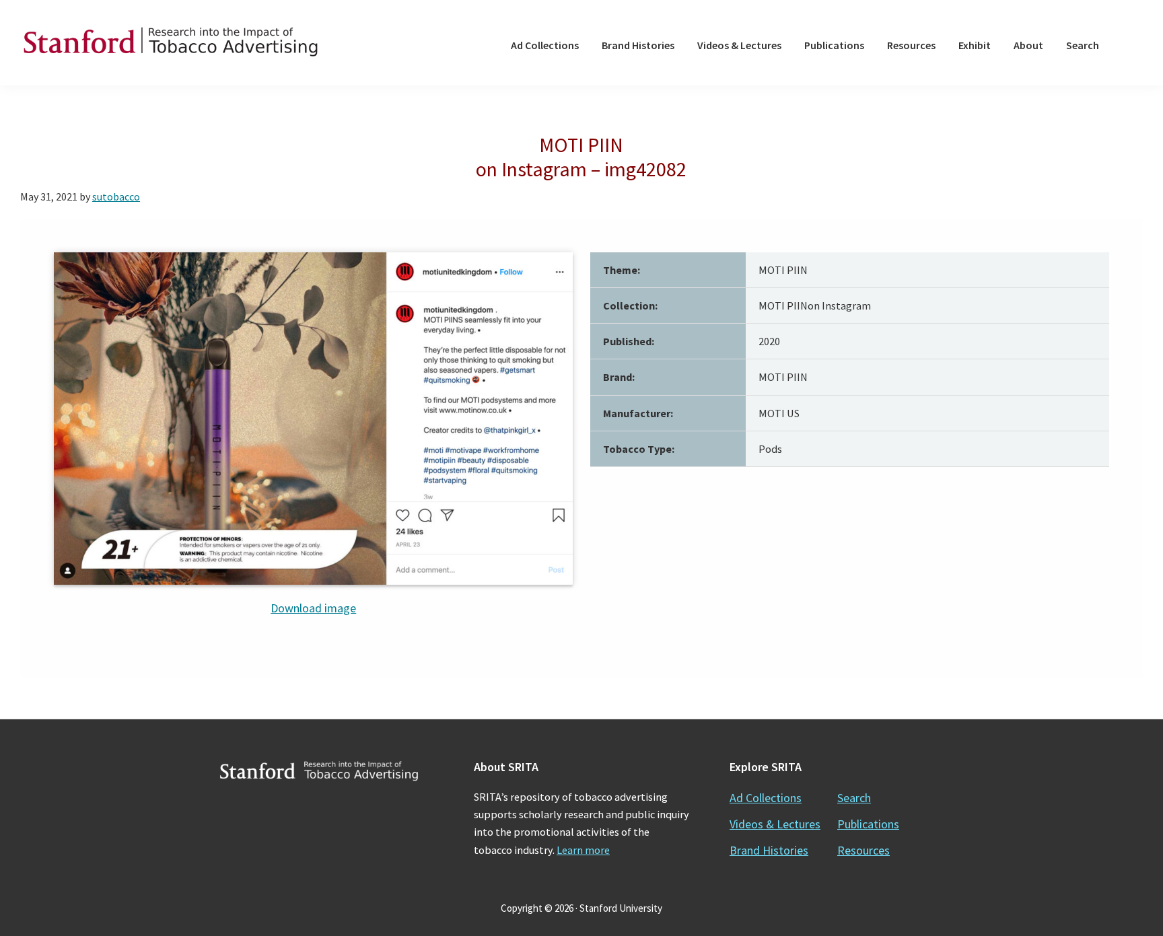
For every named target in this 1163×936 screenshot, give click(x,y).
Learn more (583, 850)
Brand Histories (769, 850)
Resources (863, 850)
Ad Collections (766, 797)
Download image (313, 608)
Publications (868, 824)
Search (854, 797)
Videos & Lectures (775, 824)
